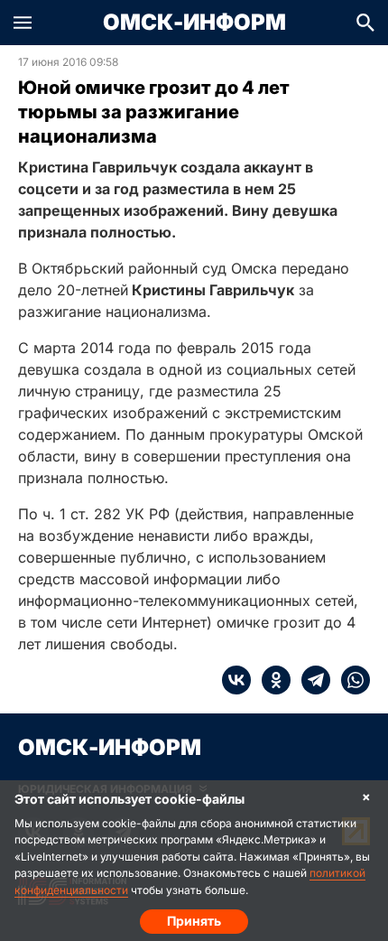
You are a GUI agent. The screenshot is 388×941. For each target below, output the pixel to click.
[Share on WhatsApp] (350, 680)
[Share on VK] (236, 680)
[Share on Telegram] (310, 680)
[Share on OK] (271, 680)
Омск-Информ (194, 22)
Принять (194, 920)
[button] (22, 22)
